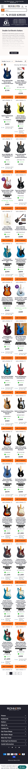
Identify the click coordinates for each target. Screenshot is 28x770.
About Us (4, 725)
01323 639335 (17, 14)
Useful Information (7, 744)
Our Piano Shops (6, 731)
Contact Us (4, 728)
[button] (26, 6)
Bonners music (13, 760)
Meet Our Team (6, 738)
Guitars (3, 722)
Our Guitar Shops (7, 734)
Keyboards (4, 719)
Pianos (3, 715)
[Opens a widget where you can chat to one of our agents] (22, 767)
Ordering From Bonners (9, 741)
